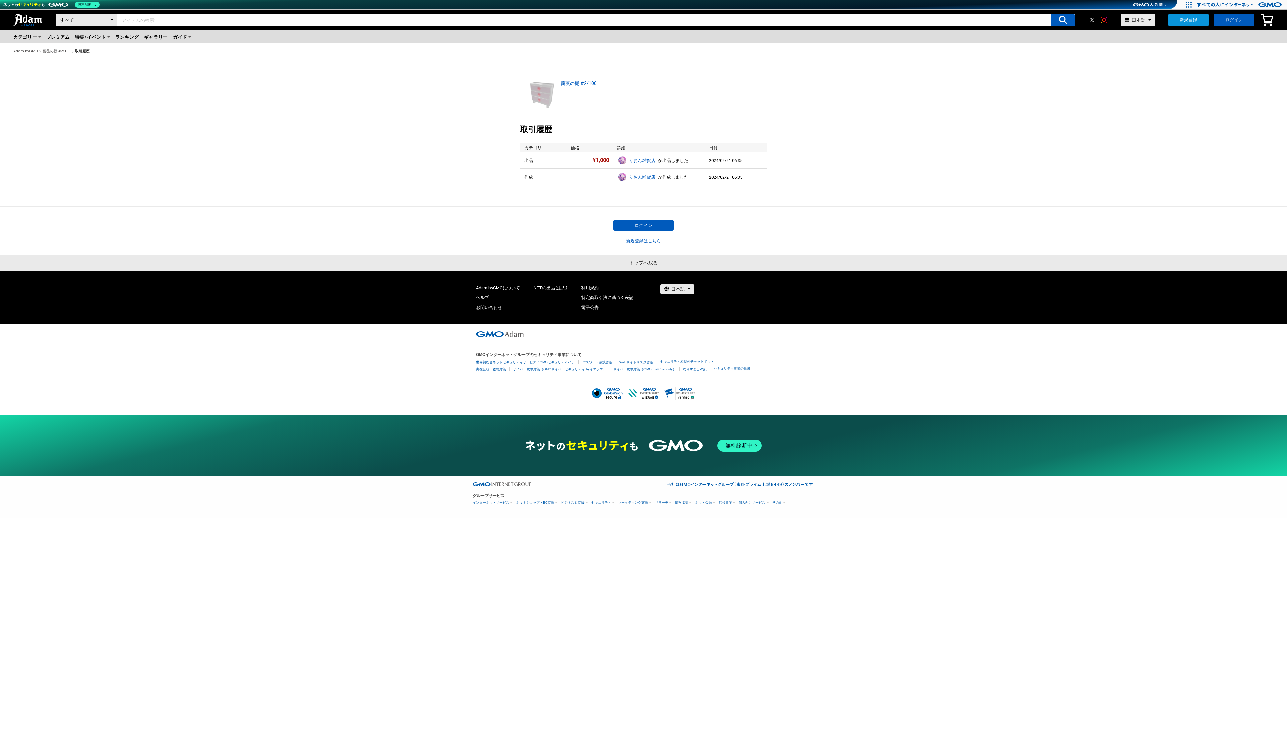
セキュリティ (601, 502)
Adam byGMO (25, 51)
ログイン (1234, 19)
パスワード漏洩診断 (597, 362)
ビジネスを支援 (573, 502)
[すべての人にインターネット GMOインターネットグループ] (1240, 4)
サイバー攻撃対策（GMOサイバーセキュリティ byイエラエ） (559, 369)
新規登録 (1188, 19)
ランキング (127, 37)
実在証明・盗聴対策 (491, 369)
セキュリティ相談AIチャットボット (687, 361)
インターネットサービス (491, 502)
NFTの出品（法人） (551, 287)
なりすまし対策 (695, 369)
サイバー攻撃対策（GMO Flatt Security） (644, 369)
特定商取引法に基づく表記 (607, 297)
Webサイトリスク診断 (636, 362)
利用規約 (590, 287)
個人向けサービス (752, 502)
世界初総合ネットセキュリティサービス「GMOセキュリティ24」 (525, 362)
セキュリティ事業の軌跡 (732, 368)
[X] (1092, 20)
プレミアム (58, 37)
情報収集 (681, 502)
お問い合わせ (489, 307)
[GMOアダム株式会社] (500, 334)
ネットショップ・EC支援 (535, 502)
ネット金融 (703, 502)
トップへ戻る (643, 262)
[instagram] (1104, 20)
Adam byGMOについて (498, 287)
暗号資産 (725, 502)
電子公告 (590, 307)
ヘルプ (482, 297)
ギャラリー (156, 37)
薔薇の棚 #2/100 (56, 51)
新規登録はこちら (643, 240)
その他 (777, 502)
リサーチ (661, 502)
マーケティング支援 (633, 502)
